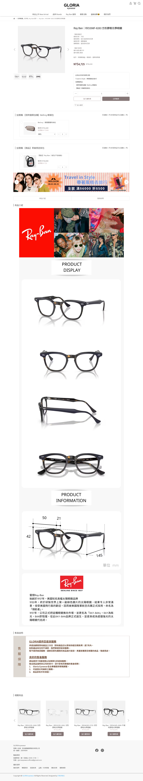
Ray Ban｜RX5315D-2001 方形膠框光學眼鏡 (57, 726)
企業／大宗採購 (44, 768)
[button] (68, 49)
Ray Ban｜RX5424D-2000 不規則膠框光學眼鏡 (113, 726)
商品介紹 (42, 198)
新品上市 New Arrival (40, 14)
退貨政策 (33, 768)
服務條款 (63, 768)
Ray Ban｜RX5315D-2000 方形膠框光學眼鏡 (29, 726)
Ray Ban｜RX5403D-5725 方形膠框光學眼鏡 (85, 726)
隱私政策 (54, 768)
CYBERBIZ (60, 776)
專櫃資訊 (25, 768)
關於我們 (16, 768)
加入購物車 (87, 99)
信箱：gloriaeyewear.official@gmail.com (27, 760)
